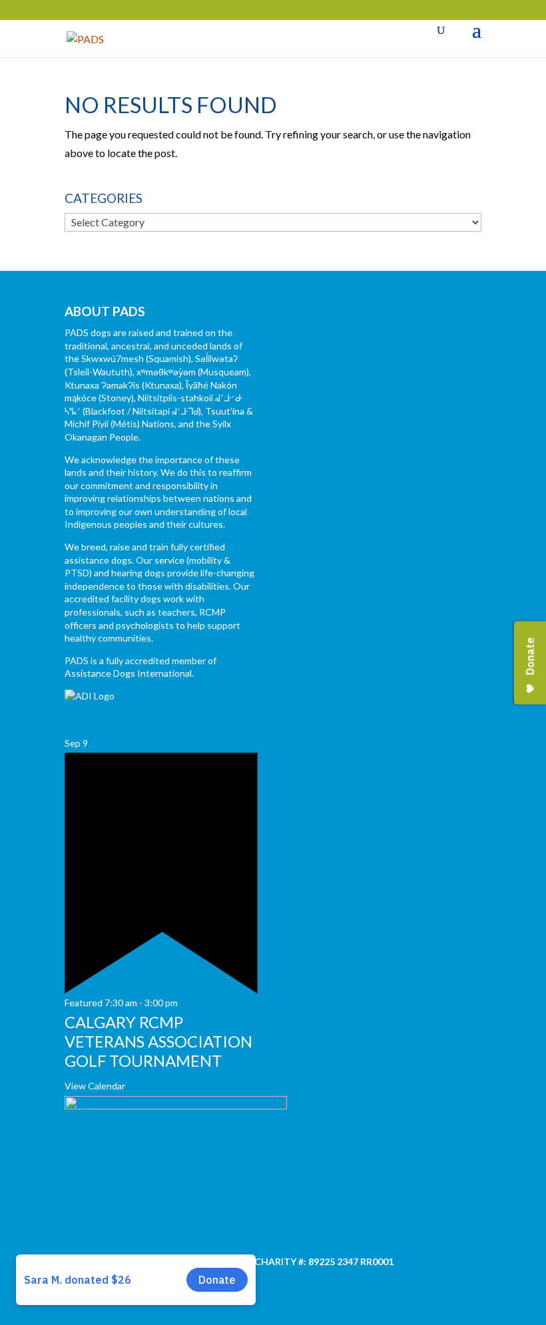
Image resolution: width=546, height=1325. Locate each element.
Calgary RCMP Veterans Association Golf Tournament (158, 1041)
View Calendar (95, 1085)
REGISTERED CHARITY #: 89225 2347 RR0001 (294, 1261)
